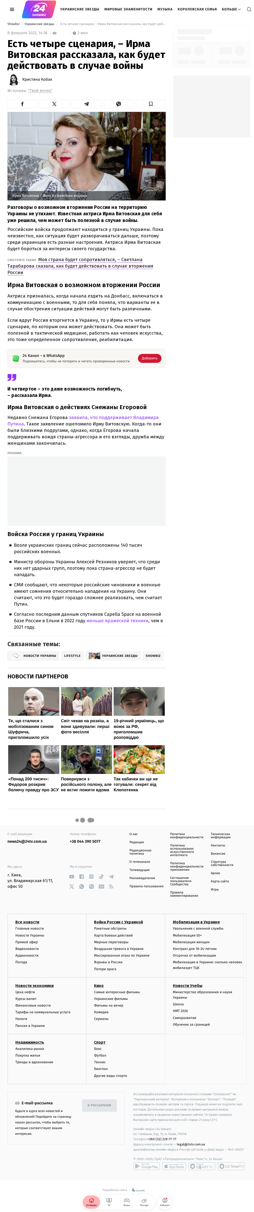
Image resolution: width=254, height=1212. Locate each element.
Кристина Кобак (37, 80)
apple (174, 1166)
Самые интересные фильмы (117, 992)
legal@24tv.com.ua (191, 1144)
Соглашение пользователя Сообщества (180, 881)
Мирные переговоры (111, 942)
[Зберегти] (150, 104)
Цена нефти (25, 992)
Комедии (101, 1012)
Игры (215, 889)
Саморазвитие (184, 1018)
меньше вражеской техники (118, 621)
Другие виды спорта (110, 1076)
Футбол (100, 1055)
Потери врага (105, 969)
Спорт (99, 1042)
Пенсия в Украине (30, 1026)
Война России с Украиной (118, 922)
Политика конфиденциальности (186, 836)
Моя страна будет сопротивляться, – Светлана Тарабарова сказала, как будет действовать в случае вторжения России (80, 266)
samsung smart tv (231, 1166)
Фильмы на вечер (108, 1005)
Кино (99, 985)
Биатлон (101, 1069)
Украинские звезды (79, 9)
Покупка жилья (27, 1055)
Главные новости (29, 928)
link (71, 876)
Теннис (100, 1062)
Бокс (97, 1049)
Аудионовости (26, 955)
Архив (215, 873)
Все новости (27, 922)
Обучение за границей (191, 1024)
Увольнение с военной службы (198, 928)
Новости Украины (29, 935)
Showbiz (13, 24)
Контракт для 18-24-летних (195, 949)
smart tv (202, 1166)
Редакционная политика (140, 852)
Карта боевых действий (113, 935)
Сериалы (101, 1019)
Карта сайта (220, 881)
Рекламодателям (142, 878)
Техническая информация (221, 836)
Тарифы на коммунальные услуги (42, 1012)
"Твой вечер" (40, 90)
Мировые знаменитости (128, 9)
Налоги (21, 1019)
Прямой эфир (26, 942)
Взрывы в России (108, 962)
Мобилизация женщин (191, 942)
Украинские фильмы (111, 999)
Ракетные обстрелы (110, 928)
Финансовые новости (33, 1005)
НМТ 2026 (180, 1011)
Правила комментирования (184, 894)
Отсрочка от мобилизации (194, 955)
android (146, 1166)
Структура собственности (222, 863)
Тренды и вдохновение (34, 1062)
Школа (178, 1004)
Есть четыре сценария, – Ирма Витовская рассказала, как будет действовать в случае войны (112, 24)
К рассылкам (99, 1105)
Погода (21, 962)
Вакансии (218, 853)
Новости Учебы (187, 985)
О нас (133, 834)
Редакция (136, 842)
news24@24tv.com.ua (27, 841)
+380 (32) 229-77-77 (161, 1139)
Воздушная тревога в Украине (118, 949)
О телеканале (139, 862)
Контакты (218, 845)
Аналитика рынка (29, 1049)
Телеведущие (139, 870)
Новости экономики (34, 985)
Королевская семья (197, 9)
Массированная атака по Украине (121, 955)
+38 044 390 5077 (85, 841)
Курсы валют (25, 999)
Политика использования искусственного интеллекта (182, 850)
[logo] (39, 9)
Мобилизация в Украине (196, 922)
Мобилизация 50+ (187, 935)
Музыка (165, 9)
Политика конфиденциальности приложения (186, 866)
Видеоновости (27, 949)
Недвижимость (29, 1042)
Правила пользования (146, 886)
